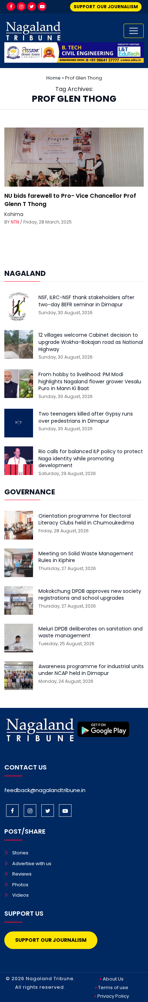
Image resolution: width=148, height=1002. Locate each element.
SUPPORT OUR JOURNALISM (106, 7)
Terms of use (113, 987)
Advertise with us (31, 863)
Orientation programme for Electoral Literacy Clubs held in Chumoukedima (86, 520)
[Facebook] (10, 6)
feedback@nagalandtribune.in (44, 790)
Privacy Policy (113, 996)
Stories (20, 852)
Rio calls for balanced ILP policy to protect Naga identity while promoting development (90, 458)
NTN (15, 222)
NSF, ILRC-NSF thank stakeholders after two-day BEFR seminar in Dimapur (86, 301)
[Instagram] (21, 6)
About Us (113, 978)
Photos (20, 884)
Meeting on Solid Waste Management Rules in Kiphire (85, 557)
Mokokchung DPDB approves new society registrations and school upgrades (89, 595)
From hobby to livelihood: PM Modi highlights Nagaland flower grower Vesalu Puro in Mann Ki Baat (89, 381)
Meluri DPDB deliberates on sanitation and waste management (90, 632)
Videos (20, 895)
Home (53, 78)
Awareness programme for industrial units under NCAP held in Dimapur (91, 670)
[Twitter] (31, 6)
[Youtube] (42, 6)
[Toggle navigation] (134, 31)
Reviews (22, 874)
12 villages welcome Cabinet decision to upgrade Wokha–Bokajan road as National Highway (90, 342)
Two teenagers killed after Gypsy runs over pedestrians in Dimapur (85, 418)
